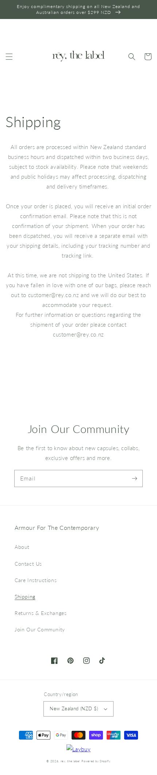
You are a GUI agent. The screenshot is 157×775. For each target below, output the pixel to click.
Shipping (25, 596)
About (22, 547)
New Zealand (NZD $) (74, 708)
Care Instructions (36, 580)
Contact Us (28, 564)
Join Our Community (40, 629)
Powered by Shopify (96, 761)
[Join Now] (134, 478)
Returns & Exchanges (40, 613)
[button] (9, 57)
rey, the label (70, 761)
